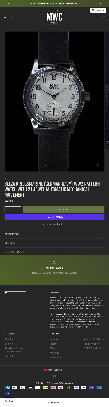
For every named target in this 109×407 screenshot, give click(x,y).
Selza (6, 178)
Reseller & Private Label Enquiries (14, 350)
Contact (9, 356)
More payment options (54, 224)
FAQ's (53, 348)
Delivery (54, 339)
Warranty (54, 352)
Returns (53, 343)
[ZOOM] (97, 165)
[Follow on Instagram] (54, 376)
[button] (98, 10)
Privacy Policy (91, 343)
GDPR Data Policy (93, 348)
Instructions (56, 357)
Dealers (9, 343)
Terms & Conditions (94, 339)
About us (9, 339)
